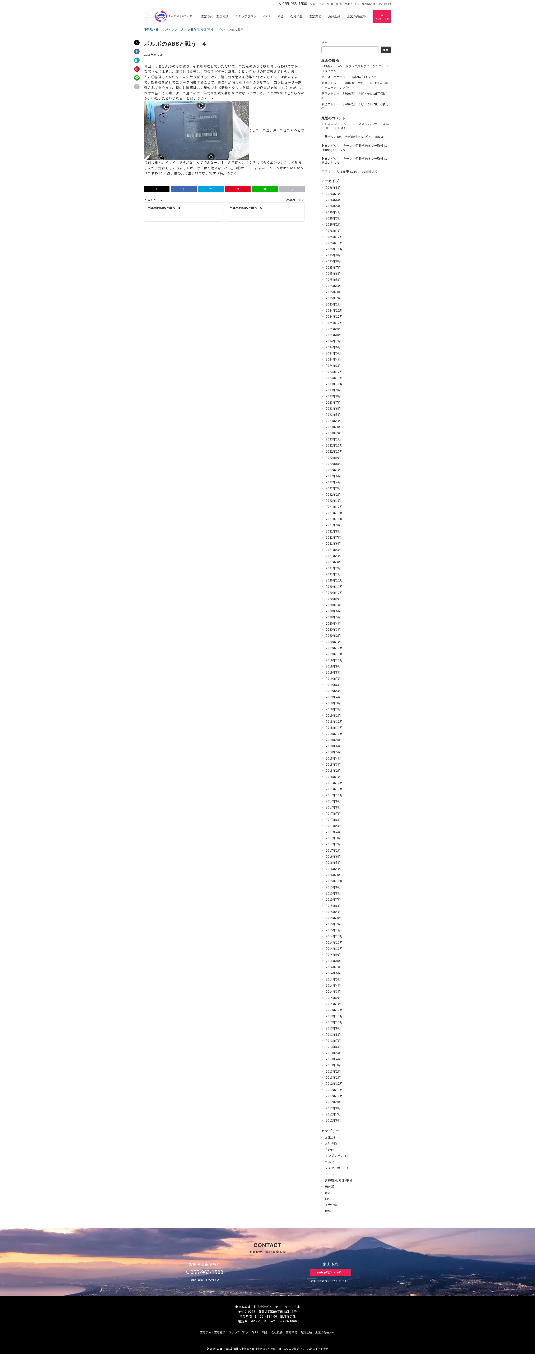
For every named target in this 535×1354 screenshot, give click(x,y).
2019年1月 (333, 715)
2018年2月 (333, 770)
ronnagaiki (330, 150)
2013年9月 (333, 1028)
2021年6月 (333, 543)
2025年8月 (333, 261)
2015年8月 (333, 893)
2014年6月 (333, 973)
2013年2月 (333, 1071)
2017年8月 (333, 807)
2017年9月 (333, 801)
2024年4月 (333, 359)
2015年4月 (333, 912)
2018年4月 (333, 758)
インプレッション (337, 1156)
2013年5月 (333, 1053)
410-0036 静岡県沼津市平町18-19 (369, 4)
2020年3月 (333, 629)
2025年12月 (334, 237)
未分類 (329, 1186)
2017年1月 (333, 850)
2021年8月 (333, 531)
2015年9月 (333, 887)
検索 (324, 42)
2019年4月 (333, 697)
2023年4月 (333, 421)
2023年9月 (333, 390)
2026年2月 (333, 224)
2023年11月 (334, 378)
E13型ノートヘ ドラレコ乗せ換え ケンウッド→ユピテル (354, 68)
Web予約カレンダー (330, 1272)
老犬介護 (331, 1205)
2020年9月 (333, 599)
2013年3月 (333, 1065)
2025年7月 (333, 267)
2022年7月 (333, 470)
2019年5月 (333, 691)
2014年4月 (333, 985)
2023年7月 (333, 402)
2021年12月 (334, 506)
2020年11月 (334, 586)
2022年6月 (333, 476)
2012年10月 (334, 1096)
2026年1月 (333, 230)
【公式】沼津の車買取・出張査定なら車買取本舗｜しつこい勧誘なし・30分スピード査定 (276, 1348)
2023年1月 (333, 439)
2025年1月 (333, 304)
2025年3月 (333, 292)
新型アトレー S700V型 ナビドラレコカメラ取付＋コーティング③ (354, 85)
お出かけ (331, 1137)
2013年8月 (333, 1034)
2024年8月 (333, 335)
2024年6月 (333, 347)
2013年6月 (333, 1047)
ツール (329, 1174)
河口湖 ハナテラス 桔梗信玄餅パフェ (348, 77)
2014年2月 (333, 998)
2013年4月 (333, 1059)
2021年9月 (333, 525)
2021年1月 (333, 574)
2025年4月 (333, 286)
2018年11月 (334, 727)
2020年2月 (333, 635)
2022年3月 (333, 488)
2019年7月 (333, 678)
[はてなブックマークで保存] (137, 60)
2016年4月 (333, 869)
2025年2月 (333, 298)
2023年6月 (333, 408)
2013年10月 (334, 1022)
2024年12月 (334, 310)
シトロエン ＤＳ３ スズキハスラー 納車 (355, 124)
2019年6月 (333, 685)
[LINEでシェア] (137, 78)
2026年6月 (333, 200)
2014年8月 (333, 961)
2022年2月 (333, 494)
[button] (137, 86)
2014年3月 (333, 991)
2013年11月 (334, 1016)
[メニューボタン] (147, 16)
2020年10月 (334, 592)
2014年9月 (333, 954)
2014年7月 (333, 967)
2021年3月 (333, 562)
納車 (328, 1199)
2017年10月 (334, 795)
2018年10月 (334, 734)
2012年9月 (333, 1102)
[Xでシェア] (137, 42)
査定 (328, 1192)
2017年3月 (333, 838)
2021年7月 (333, 537)
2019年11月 (334, 654)
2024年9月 (333, 329)
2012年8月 (333, 1108)
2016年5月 (333, 862)
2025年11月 (334, 243)
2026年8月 (333, 187)
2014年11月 (334, 942)
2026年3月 (333, 218)
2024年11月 (334, 316)
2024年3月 (333, 365)
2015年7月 (333, 899)
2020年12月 (334, 580)
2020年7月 (333, 605)
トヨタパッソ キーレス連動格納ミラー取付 (352, 145)
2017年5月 (333, 826)
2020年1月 (333, 642)
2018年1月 (333, 777)
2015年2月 (333, 924)
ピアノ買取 (372, 137)
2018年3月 (333, 764)
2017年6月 (333, 820)
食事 (328, 1211)
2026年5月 (333, 206)
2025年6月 (333, 273)
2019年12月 (334, 648)
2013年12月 (334, 1010)
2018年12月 (334, 721)
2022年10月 (334, 451)
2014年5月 (333, 979)
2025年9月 (333, 255)
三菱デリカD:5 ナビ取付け (340, 137)
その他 (329, 1149)
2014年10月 (334, 948)
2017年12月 (334, 783)
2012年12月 (334, 1083)
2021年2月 (333, 568)
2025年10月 (334, 249)
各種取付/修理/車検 (338, 1180)
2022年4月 (333, 482)
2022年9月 (333, 458)
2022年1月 (333, 500)
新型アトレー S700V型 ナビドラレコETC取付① (354, 106)
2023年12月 (334, 372)
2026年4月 (333, 212)
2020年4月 (333, 623)
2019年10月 (334, 660)
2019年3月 (333, 703)
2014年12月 (334, 936)
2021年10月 (334, 519)
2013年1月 (333, 1077)
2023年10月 (334, 384)
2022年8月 (333, 464)
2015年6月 (333, 906)
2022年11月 (334, 445)
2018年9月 (333, 740)
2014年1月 (333, 1004)
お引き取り (332, 1143)
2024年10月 (334, 323)
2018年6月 (333, 746)
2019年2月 (333, 709)
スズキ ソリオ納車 (335, 171)
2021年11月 (334, 513)
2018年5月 (333, 752)
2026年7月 (333, 194)
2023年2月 (333, 433)
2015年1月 (333, 930)
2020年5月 (333, 617)
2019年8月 (333, 672)
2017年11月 (334, 789)
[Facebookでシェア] (137, 51)
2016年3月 (333, 875)
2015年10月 (334, 881)
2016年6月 (333, 856)
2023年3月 (333, 427)
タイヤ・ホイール (337, 1168)
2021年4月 (333, 556)
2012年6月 (333, 1120)
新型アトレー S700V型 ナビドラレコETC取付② (354, 95)
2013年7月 (333, 1040)
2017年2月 (333, 844)
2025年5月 (333, 279)
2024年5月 (333, 353)
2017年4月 (333, 832)
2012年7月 (333, 1114)
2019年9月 (333, 666)
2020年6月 (333, 611)
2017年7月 (333, 813)
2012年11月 (334, 1090)
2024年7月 (333, 341)
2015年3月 (333, 918)
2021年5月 (333, 550)
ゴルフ (329, 1162)
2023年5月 (333, 414)
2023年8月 (333, 396)
